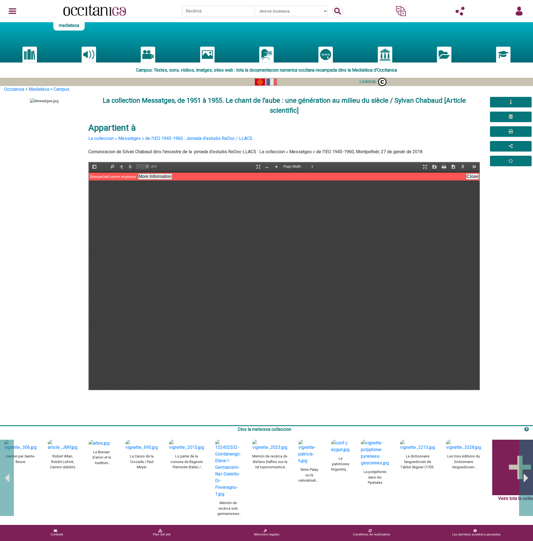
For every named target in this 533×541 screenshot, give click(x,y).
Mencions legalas (266, 534)
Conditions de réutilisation (371, 534)
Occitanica (14, 89)
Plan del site (161, 534)
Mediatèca (39, 89)
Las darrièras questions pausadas (476, 534)
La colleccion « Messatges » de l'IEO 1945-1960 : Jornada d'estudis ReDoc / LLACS (170, 138)
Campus (61, 89)
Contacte (57, 534)
